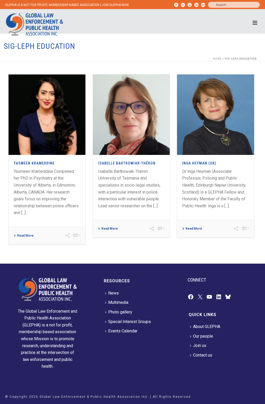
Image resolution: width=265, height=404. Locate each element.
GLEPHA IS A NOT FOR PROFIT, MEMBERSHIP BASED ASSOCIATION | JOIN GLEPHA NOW (67, 5)
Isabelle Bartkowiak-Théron (127, 163)
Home (217, 58)
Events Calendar (122, 330)
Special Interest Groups (129, 321)
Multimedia (118, 302)
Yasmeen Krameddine (34, 163)
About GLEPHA (206, 326)
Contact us (202, 355)
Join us (199, 345)
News (113, 293)
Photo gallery (120, 312)
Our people (203, 336)
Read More (25, 235)
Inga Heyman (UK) (199, 163)
